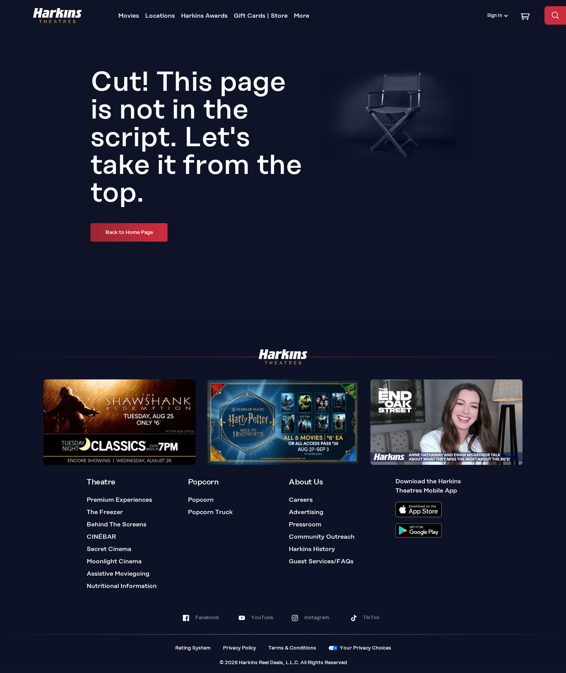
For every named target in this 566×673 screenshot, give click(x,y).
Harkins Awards (204, 16)
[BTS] (446, 422)
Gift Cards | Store (261, 16)
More (301, 16)
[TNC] (120, 422)
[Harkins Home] (57, 15)
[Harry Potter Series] (283, 422)
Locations (160, 16)
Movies (128, 16)
